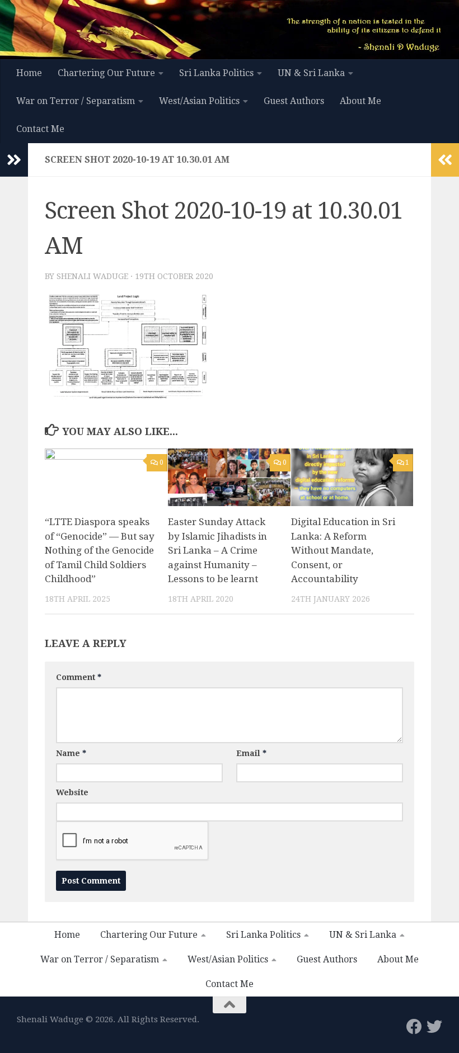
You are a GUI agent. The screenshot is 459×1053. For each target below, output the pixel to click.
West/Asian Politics (199, 101)
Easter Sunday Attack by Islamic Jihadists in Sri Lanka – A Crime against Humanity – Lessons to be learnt (217, 550)
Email (251, 753)
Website (72, 792)
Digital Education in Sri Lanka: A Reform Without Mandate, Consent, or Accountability (343, 550)
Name (71, 753)
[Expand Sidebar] (14, 160)
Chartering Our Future (106, 73)
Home (29, 73)
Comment (78, 677)
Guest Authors (294, 101)
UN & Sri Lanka (311, 73)
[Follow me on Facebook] (414, 1027)
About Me (360, 101)
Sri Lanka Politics (216, 73)
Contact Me (40, 129)
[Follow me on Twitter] (434, 1027)
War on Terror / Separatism (75, 101)
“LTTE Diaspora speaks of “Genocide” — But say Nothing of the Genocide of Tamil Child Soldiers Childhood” (99, 550)
